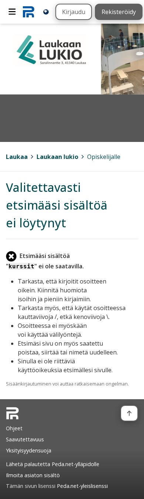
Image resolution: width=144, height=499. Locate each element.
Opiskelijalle (103, 157)
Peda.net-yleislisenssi (82, 485)
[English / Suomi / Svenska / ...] (46, 11)
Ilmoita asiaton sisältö (33, 475)
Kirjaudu (73, 12)
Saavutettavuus (25, 439)
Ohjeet (14, 428)
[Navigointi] (12, 12)
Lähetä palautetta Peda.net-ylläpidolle (52, 464)
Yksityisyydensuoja (28, 450)
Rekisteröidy (119, 12)
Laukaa (17, 157)
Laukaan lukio (57, 157)
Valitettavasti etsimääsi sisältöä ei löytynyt (56, 205)
